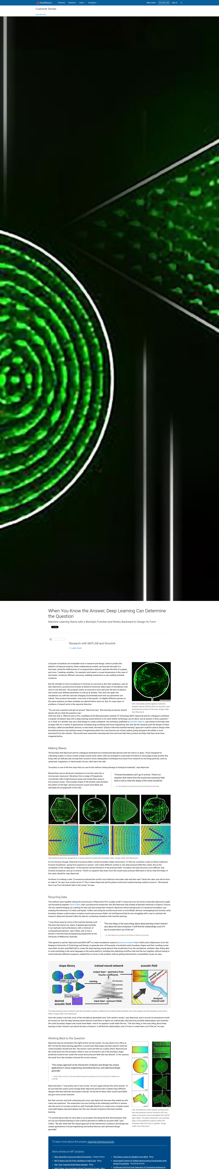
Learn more (76, 648)
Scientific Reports (137, 722)
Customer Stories (46, 8)
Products (61, 3)
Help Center (151, 3)
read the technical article (101, 1141)
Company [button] (92, 3)
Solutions (72, 3)
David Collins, (75, 904)
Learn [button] (81, 3)
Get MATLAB (164, 3)
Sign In (174, 3)
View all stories (41, 15)
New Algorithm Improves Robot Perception (73, 1157)
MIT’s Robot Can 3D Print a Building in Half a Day (75, 1161)
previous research (126, 942)
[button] (181, 2)
